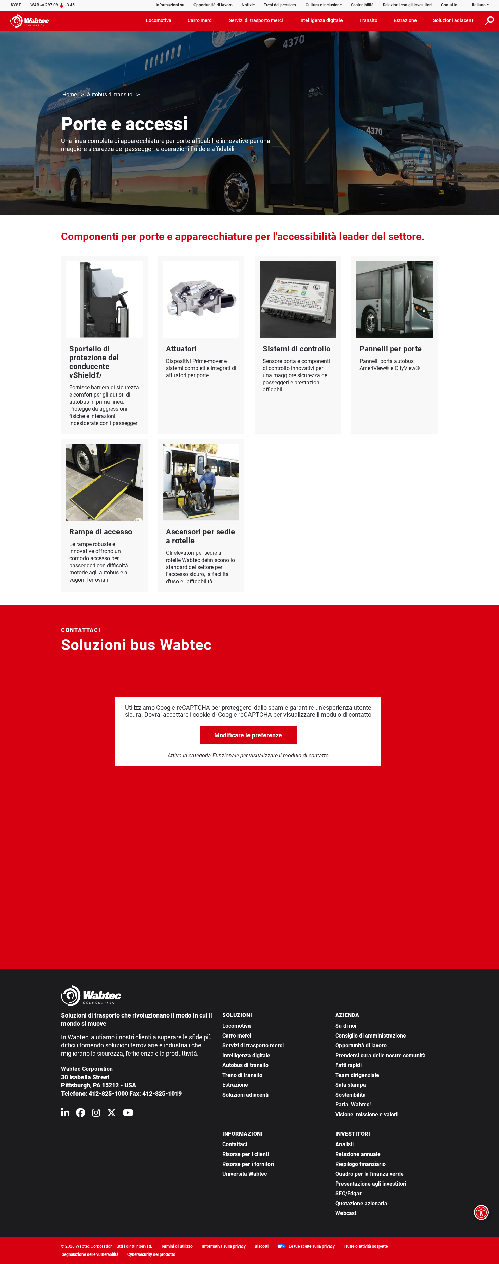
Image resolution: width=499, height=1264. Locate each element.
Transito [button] (368, 20)
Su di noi (345, 1026)
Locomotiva (236, 1026)
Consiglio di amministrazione (370, 1035)
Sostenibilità (362, 5)
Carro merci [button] (200, 20)
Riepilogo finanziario (360, 1164)
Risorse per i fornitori (248, 1164)
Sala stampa (350, 1085)
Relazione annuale (358, 1154)
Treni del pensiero (280, 5)
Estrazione (235, 1085)
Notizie (248, 5)
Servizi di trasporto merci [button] (256, 20)
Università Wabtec (244, 1174)
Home (69, 94)
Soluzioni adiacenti (245, 1095)
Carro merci (236, 1035)
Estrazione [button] (405, 20)
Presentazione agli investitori (370, 1183)
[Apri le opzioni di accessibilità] (481, 1212)
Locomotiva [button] (158, 20)
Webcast (345, 1213)
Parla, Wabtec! (353, 1104)
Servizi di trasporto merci (253, 1045)
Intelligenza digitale (246, 1055)
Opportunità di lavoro (213, 5)
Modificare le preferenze (248, 735)
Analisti (344, 1144)
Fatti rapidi (348, 1065)
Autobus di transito (109, 94)
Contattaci (234, 1144)
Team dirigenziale (357, 1075)
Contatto (449, 5)
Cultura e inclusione (324, 5)
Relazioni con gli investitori (407, 5)
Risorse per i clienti (245, 1154)
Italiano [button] (479, 5)
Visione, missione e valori (366, 1114)
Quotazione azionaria (361, 1203)
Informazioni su (170, 5)
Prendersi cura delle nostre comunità (380, 1055)
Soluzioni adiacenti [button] (454, 20)
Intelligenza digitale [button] (321, 20)
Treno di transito (242, 1075)
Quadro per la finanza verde (369, 1174)
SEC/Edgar (348, 1193)
